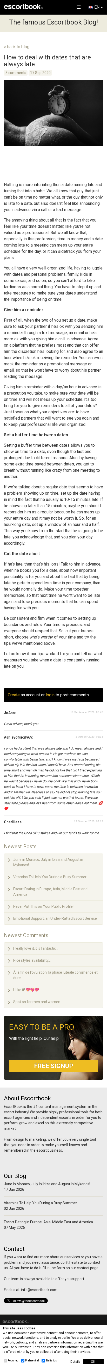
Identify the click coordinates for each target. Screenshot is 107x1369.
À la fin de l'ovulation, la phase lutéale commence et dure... (55, 975)
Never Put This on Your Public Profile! (43, 906)
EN (96, 7)
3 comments (15, 73)
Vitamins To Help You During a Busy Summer (49, 877)
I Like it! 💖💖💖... (27, 990)
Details (75, 1362)
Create (14, 694)
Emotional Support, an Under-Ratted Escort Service (55, 918)
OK (93, 1362)
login (50, 694)
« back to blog (16, 46)
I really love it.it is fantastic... (35, 948)
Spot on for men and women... (38, 1002)
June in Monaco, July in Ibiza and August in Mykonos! (48, 862)
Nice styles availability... (32, 960)
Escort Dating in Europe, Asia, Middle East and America (50, 892)
